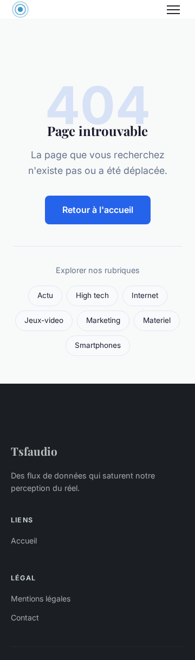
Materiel (157, 320)
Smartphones (98, 345)
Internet (145, 295)
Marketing (103, 320)
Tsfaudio (34, 450)
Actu (45, 295)
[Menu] (173, 9)
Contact (25, 617)
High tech (92, 295)
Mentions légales (40, 598)
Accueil (24, 540)
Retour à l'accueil (97, 209)
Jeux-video (43, 320)
